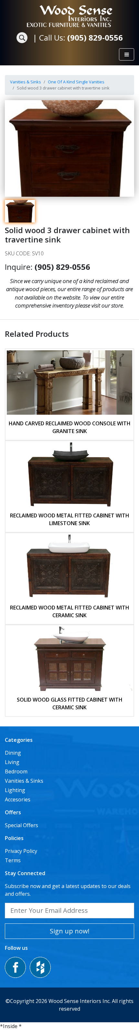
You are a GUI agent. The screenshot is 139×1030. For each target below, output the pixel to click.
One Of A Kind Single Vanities (76, 82)
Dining (13, 752)
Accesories (17, 799)
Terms (13, 860)
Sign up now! (70, 931)
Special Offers (21, 825)
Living (12, 762)
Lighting (15, 790)
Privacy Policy (21, 851)
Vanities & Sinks (25, 82)
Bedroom (16, 771)
